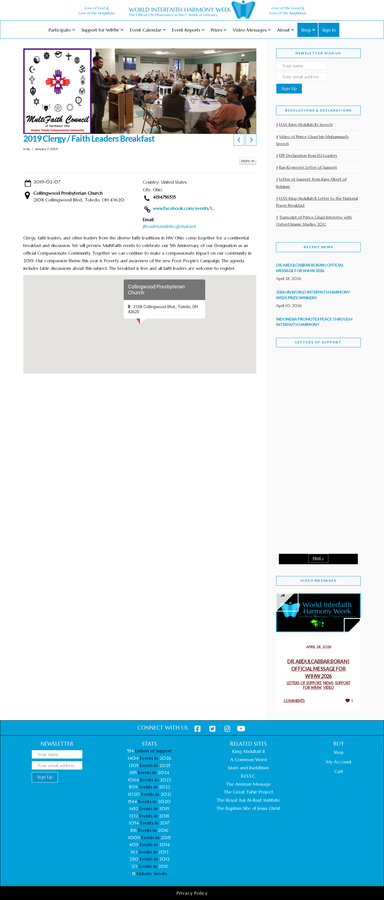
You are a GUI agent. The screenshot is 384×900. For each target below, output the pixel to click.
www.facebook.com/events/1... (183, 208)
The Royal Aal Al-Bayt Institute (248, 800)
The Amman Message (248, 784)
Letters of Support (318, 342)
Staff (290, 402)
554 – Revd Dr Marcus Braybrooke (313, 442)
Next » (318, 558)
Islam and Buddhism (248, 767)
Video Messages (318, 580)
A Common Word (248, 759)
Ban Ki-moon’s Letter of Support (308, 167)
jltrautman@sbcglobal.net (169, 226)
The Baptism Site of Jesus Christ (248, 808)
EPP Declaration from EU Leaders (308, 155)
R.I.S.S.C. (248, 776)
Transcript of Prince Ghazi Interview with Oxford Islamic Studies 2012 (314, 221)
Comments (294, 700)
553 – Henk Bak (305, 501)
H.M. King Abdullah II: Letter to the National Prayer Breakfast (317, 202)
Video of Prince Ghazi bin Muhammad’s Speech (312, 140)
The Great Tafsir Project (248, 792)
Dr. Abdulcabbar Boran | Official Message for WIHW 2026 (318, 668)
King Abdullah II (248, 751)
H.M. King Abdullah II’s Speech (306, 124)
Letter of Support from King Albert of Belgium (311, 183)
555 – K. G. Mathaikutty (315, 374)
